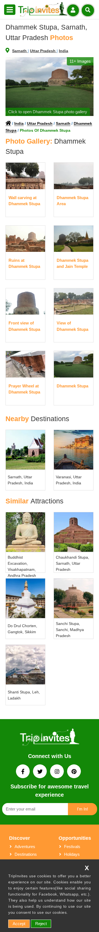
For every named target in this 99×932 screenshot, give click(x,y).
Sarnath (20, 51)
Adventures (25, 846)
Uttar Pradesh (43, 51)
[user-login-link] (73, 10)
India (63, 51)
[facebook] (23, 772)
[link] (49, 738)
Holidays (72, 854)
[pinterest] (74, 772)
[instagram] (57, 772)
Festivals (72, 846)
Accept (19, 923)
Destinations (26, 854)
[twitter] (40, 772)
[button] (9, 10)
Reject (41, 923)
